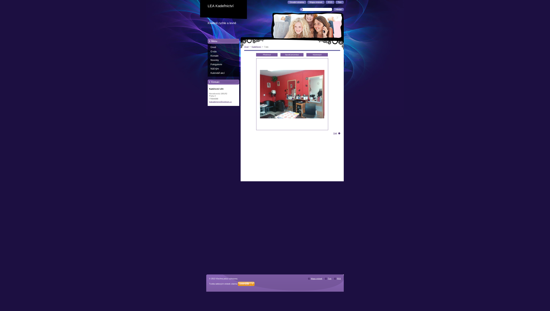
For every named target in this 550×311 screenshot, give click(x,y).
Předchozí (267, 55)
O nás (214, 51)
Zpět (335, 133)
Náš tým (215, 69)
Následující (317, 55)
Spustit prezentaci (292, 55)
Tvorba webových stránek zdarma (223, 284)
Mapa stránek (316, 279)
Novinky (215, 60)
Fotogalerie (216, 64)
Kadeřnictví (256, 47)
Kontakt (214, 56)
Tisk (329, 279)
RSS (339, 279)
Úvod (213, 47)
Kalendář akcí (218, 73)
